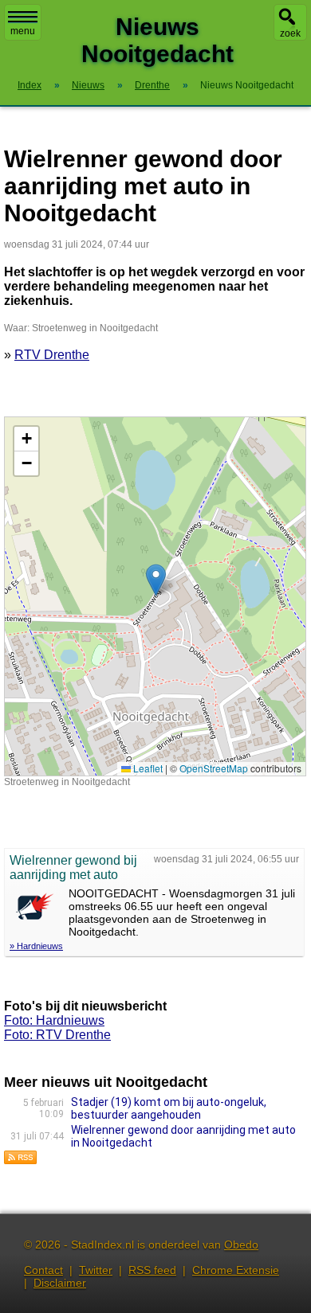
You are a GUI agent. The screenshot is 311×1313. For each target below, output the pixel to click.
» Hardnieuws (36, 946)
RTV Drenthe (51, 354)
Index (29, 85)
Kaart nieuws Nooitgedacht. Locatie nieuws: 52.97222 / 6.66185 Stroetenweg (153, 596)
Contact (43, 1270)
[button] (156, 580)
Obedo (241, 1244)
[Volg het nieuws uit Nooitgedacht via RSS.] (20, 1160)
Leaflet (147, 768)
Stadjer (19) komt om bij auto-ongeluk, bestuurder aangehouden (168, 1108)
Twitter (95, 1270)
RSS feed (152, 1270)
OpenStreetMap (213, 768)
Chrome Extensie (235, 1270)
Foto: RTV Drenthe (57, 1034)
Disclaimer (59, 1282)
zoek (290, 33)
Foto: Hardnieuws (54, 1020)
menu (22, 31)
